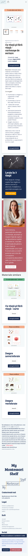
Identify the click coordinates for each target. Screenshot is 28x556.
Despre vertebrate (11, 402)
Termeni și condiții (8, 507)
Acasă (4, 519)
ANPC (3, 511)
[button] (26, 2)
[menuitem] (11, 32)
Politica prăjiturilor (8, 506)
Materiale (8, 42)
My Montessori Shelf (11, 40)
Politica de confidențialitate (10, 509)
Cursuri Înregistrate (8, 526)
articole (8, 426)
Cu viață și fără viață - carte (13, 307)
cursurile (16, 426)
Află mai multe (11, 193)
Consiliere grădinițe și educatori (12, 528)
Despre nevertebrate (12, 355)
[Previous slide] (5, 32)
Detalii (14, 313)
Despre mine (6, 521)
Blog (3, 523)
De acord (6, 550)
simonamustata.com (8, 449)
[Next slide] (22, 32)
